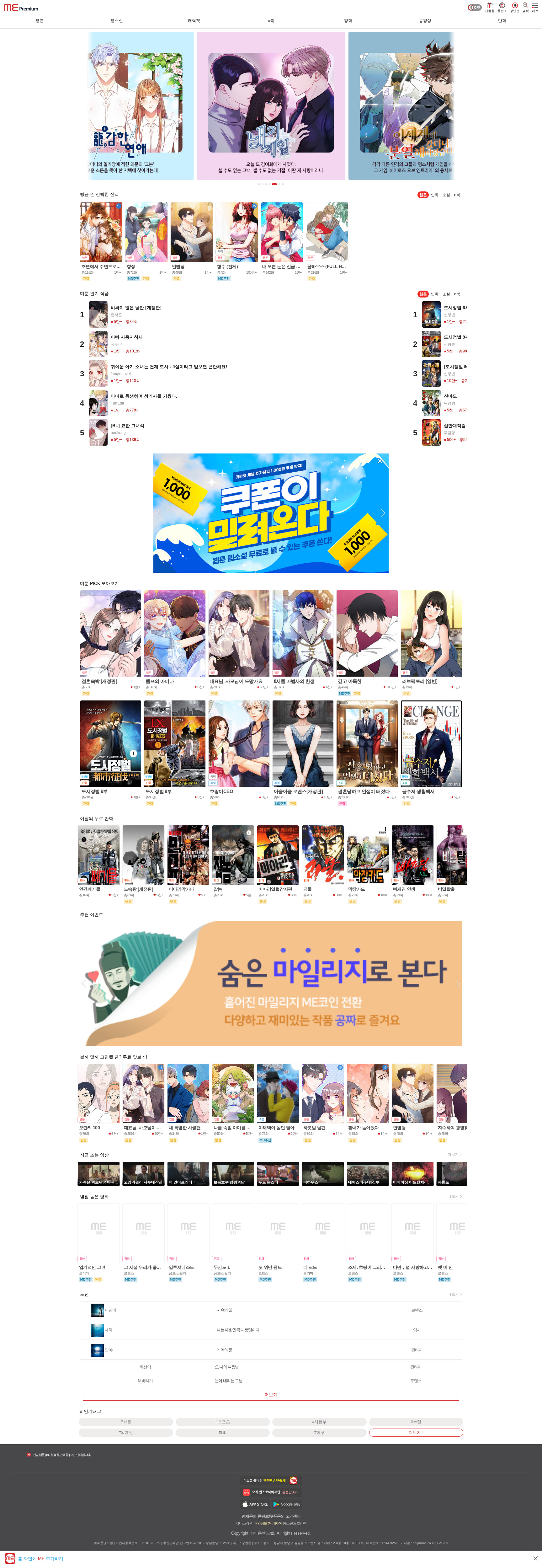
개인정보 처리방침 (267, 1523)
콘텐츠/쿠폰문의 (271, 1516)
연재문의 (249, 1516)
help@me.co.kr (423, 1543)
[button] (159, 513)
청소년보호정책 (294, 1523)
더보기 (453, 1154)
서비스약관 (244, 1523)
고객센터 (293, 1516)
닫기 (535, 1558)
